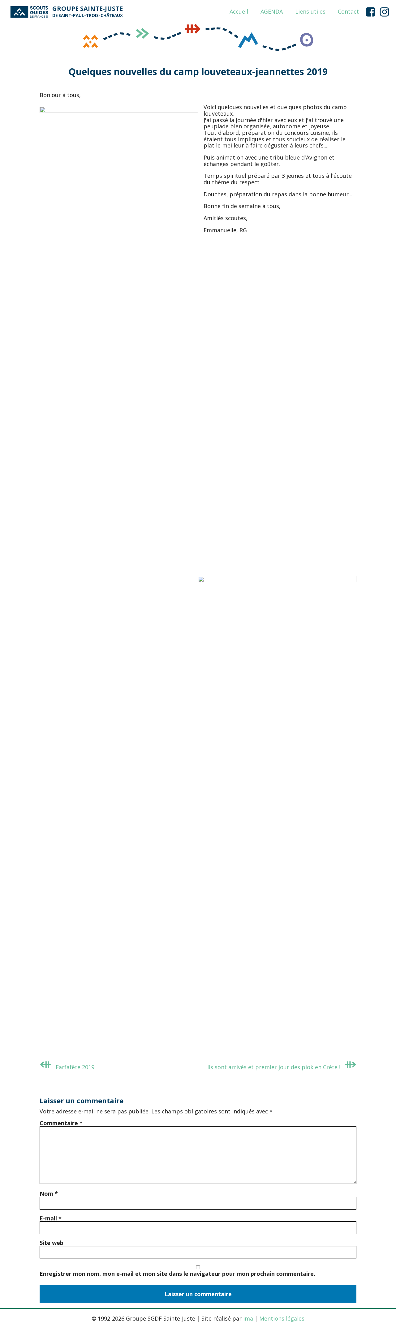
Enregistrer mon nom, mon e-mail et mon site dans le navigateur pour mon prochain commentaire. (177, 1273)
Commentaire (61, 1123)
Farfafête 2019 (75, 1067)
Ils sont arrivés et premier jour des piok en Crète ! (273, 1067)
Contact (348, 11)
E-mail (51, 1218)
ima (248, 1318)
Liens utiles (310, 11)
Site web (51, 1242)
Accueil (239, 11)
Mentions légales (281, 1318)
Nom (49, 1193)
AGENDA (271, 11)
